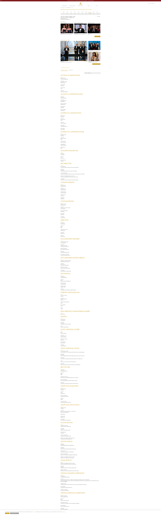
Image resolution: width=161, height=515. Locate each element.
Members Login (153, 3)
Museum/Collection (72, 5)
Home (61, 7)
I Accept (7, 513)
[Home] (80, 3)
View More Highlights (97, 36)
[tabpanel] (80, 291)
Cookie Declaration (63, 511)
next (99, 12)
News (96, 5)
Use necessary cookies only (14, 513)
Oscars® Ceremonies (68, 7)
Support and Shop (80, 5)
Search (149, 3)
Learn (88, 5)
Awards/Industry (64, 5)
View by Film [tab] (71, 70)
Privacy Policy (34, 511)
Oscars (64, 7)
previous (61, 12)
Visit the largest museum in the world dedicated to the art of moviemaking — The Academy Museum (80, 0)
